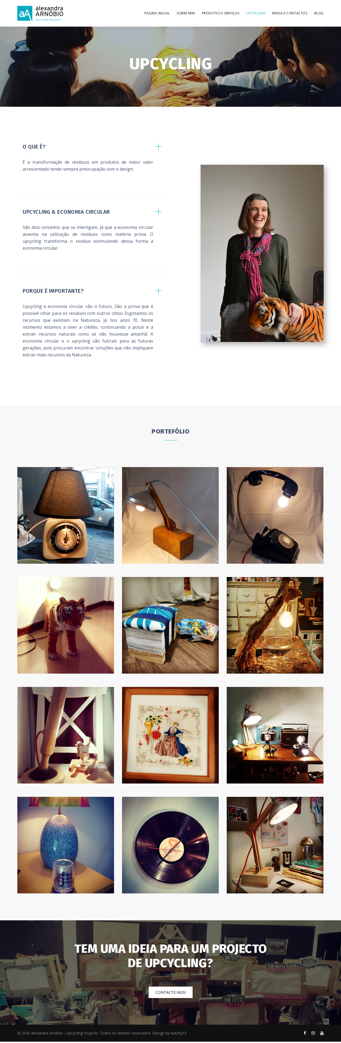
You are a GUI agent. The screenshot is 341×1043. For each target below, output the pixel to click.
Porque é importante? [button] (53, 291)
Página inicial (157, 13)
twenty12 (178, 1033)
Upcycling (255, 13)
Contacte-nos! (171, 992)
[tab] (92, 160)
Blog (319, 13)
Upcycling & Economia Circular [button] (66, 212)
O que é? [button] (34, 146)
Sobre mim (186, 13)
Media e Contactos (289, 13)
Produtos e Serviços (220, 13)
